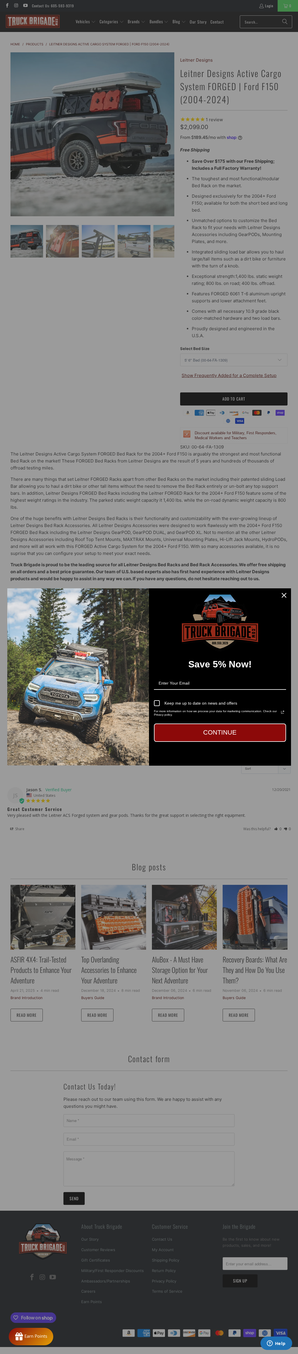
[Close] (284, 595)
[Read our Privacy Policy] (282, 712)
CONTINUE (220, 732)
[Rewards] (31, 1336)
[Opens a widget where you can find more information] (276, 1344)
